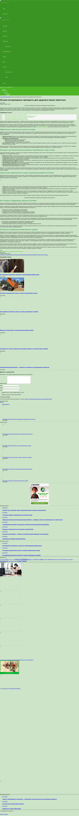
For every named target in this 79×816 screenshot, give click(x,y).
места (29, 559)
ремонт (9, 561)
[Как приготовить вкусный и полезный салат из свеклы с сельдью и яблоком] (9, 687)
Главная (2, 96)
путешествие (64, 559)
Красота (4, 31)
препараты (20, 251)
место (32, 559)
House (6, 77)
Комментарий (3, 383)
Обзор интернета (9, 72)
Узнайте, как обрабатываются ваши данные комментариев (38, 399)
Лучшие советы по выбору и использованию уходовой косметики (17, 469)
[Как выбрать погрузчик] (9, 589)
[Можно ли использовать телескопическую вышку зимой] (12, 327)
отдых (41, 559)
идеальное (10, 559)
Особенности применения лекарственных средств (16, 119)
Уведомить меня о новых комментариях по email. (12, 392)
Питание (4, 36)
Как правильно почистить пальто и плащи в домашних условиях (19, 311)
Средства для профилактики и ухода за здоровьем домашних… (19, 117)
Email (1, 387)
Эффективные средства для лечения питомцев (16, 114)
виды (1, 559)
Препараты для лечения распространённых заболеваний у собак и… (21, 116)
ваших (1, 251)
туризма (24, 561)
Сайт (1, 390)
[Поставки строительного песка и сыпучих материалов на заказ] (12, 290)
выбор (3, 559)
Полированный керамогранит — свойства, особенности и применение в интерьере (24, 367)
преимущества (51, 559)
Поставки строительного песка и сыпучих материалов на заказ (18, 293)
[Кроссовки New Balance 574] (9, 658)
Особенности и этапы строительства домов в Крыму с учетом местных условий (24, 348)
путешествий (70, 559)
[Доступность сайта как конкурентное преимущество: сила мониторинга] (16, 659)
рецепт (12, 561)
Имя (1, 385)
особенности (36, 559)
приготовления (58, 559)
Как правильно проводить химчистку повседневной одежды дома (19, 274)
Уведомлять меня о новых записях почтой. (11, 394)
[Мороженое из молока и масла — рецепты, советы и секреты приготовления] (10, 631)
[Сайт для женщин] (4, 2)
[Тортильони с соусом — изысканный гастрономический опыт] (12, 645)
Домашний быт (6, 51)
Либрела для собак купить (42, 126)
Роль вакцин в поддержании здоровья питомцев (16, 118)
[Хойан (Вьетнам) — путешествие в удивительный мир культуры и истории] (12, 617)
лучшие (16, 251)
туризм (19, 561)
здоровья (12, 251)
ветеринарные (6, 251)
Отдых (4, 56)
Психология (7, 46)
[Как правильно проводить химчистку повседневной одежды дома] (12, 272)
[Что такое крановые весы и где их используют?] (9, 673)
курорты (17, 559)
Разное (4, 66)
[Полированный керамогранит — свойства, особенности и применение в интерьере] (12, 364)
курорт (13, 559)
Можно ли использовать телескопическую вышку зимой (16, 330)
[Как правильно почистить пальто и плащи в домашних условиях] (12, 309)
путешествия (4, 561)
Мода (3, 61)
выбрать (7, 559)
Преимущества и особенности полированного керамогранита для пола (18, 419)
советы (15, 561)
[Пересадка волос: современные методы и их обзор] (12, 793)
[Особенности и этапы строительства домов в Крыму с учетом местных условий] (12, 346)
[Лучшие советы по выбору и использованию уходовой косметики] (9, 467)
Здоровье (5, 41)
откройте (45, 559)
